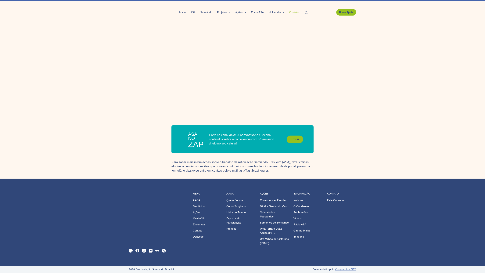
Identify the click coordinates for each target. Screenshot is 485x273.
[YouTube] (151, 251)
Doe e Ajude (346, 12)
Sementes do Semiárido (274, 222)
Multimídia (274, 12)
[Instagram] (144, 251)
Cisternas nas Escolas (273, 200)
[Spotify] (164, 251)
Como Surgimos (236, 206)
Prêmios (231, 228)
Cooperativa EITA (345, 269)
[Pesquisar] (306, 12)
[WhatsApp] (131, 251)
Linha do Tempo (236, 212)
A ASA (196, 200)
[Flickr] (157, 251)
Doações (198, 236)
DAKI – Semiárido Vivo (273, 206)
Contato (294, 12)
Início (182, 12)
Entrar (294, 139)
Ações (239, 12)
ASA (193, 12)
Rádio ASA (299, 224)
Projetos (222, 12)
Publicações (300, 212)
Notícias (298, 200)
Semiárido (206, 12)
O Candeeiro (301, 206)
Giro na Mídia (301, 230)
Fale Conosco (335, 200)
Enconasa (199, 224)
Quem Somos (234, 200)
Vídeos (297, 218)
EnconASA (257, 12)
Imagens (298, 236)
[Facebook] (137, 251)
